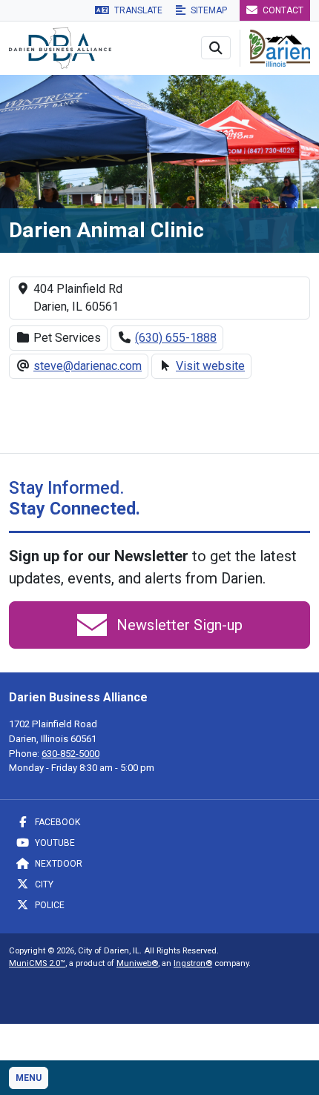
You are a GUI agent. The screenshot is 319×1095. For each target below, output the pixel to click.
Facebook (56, 822)
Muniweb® (137, 963)
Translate (137, 10)
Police (49, 905)
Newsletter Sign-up (178, 625)
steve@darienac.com (87, 366)
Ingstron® (193, 963)
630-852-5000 (70, 753)
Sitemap (207, 10)
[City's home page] (279, 47)
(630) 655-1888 (176, 338)
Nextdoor (57, 864)
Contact (281, 10)
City (43, 884)
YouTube (54, 843)
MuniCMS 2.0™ (37, 963)
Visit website (210, 366)
